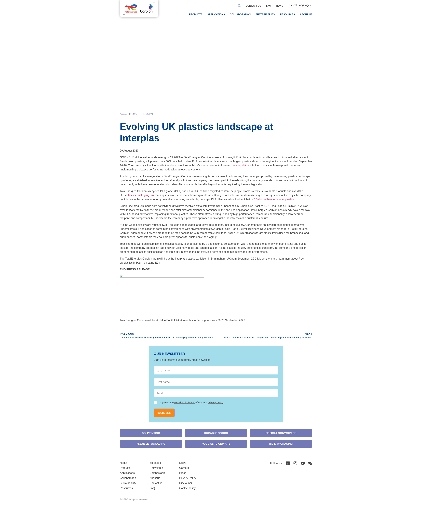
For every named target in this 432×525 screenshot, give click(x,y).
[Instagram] (295, 463)
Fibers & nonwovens (280, 433)
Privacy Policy (187, 478)
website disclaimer (184, 402)
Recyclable (156, 467)
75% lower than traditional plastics (273, 199)
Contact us (253, 5)
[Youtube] (303, 463)
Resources (287, 14)
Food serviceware (216, 443)
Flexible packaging (151, 443)
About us (306, 14)
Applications (216, 14)
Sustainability (265, 14)
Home (123, 462)
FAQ (268, 5)
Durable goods (216, 433)
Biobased (155, 462)
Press (182, 473)
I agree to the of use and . (191, 402)
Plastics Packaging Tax (140, 195)
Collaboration (240, 14)
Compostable (158, 473)
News (279, 5)
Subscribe (164, 412)
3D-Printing (151, 433)
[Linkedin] (288, 463)
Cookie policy (187, 488)
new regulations (241, 165)
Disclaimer (185, 483)
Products (195, 14)
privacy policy (215, 402)
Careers (184, 467)
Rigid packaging (281, 443)
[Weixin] (310, 463)
